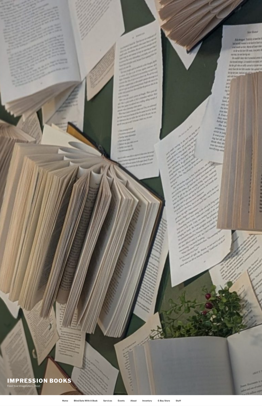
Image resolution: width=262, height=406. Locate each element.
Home (65, 400)
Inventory (147, 400)
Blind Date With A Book (85, 400)
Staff (178, 400)
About (133, 400)
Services (107, 400)
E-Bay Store (164, 400)
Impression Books (39, 380)
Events (121, 400)
